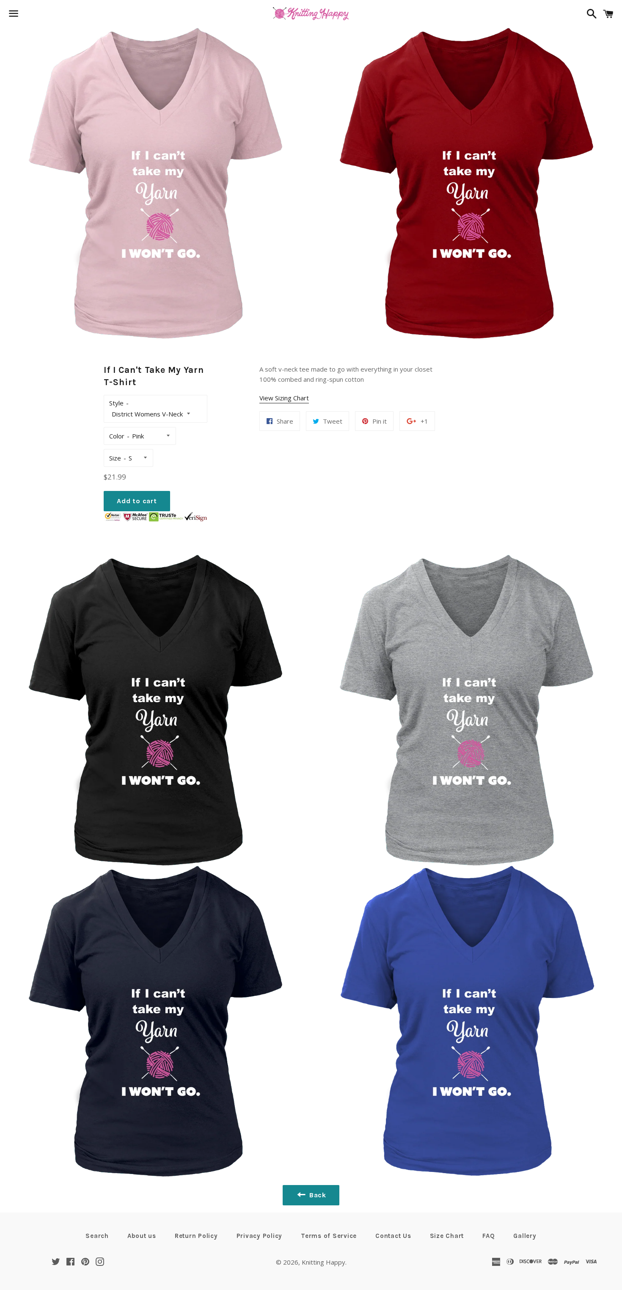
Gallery (524, 1236)
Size (115, 458)
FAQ (488, 1236)
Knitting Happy (323, 1262)
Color (116, 436)
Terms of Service (329, 1236)
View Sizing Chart (284, 398)
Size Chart (447, 1236)
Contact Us (393, 1236)
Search (97, 1236)
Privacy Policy (260, 1236)
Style (116, 403)
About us (141, 1236)
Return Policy (196, 1236)
